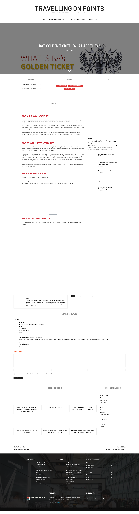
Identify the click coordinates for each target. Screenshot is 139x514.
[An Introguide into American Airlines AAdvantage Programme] (92, 165)
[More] (124, 86)
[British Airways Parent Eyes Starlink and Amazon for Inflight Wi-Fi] (55, 421)
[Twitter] (105, 86)
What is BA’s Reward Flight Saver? (114, 449)
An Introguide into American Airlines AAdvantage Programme (43, 479)
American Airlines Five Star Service (107, 171)
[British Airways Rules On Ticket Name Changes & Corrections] (60, 472)
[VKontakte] (103, 498)
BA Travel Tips (62, 85)
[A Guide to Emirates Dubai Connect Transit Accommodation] (60, 479)
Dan (89, 145)
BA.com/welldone (26, 228)
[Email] (115, 86)
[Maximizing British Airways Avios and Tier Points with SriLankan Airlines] (83, 421)
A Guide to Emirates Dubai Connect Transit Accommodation (72, 479)
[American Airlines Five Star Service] (92, 173)
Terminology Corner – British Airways (95, 295)
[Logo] (36, 498)
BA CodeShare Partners (21, 449)
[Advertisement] (53, 108)
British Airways (69, 88)
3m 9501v (21, 323)
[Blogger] (88, 498)
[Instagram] (99, 498)
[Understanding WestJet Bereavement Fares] (102, 132)
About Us (59, 502)
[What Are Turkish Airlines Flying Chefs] (92, 157)
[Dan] (20, 302)
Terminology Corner (75, 85)
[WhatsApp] (110, 86)
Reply (20, 332)
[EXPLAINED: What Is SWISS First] (92, 181)
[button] (96, 20)
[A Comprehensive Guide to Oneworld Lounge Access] (92, 190)
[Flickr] (95, 498)
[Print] (119, 86)
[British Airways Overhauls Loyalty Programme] (27, 421)
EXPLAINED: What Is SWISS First (106, 179)
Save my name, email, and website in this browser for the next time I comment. (38, 374)
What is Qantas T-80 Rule (55, 408)
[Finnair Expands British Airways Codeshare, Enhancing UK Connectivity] (83, 398)
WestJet (90, 138)
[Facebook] (100, 86)
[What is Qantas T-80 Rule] (55, 398)
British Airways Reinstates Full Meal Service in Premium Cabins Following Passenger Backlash (27, 409)
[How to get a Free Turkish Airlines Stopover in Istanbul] (60, 464)
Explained (85, 295)
